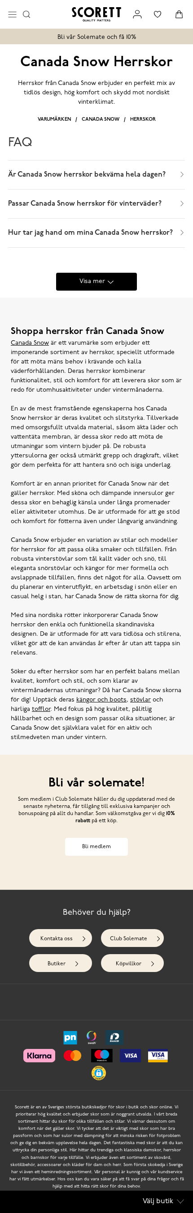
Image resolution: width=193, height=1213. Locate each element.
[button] (99, 1073)
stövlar (140, 700)
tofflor (41, 709)
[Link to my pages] (137, 14)
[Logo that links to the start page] (96, 14)
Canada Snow (100, 119)
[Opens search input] (26, 14)
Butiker (57, 964)
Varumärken (54, 119)
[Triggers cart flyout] (179, 14)
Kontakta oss (56, 939)
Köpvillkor (128, 964)
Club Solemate (128, 939)
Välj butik (158, 1201)
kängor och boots (101, 700)
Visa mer (92, 281)
